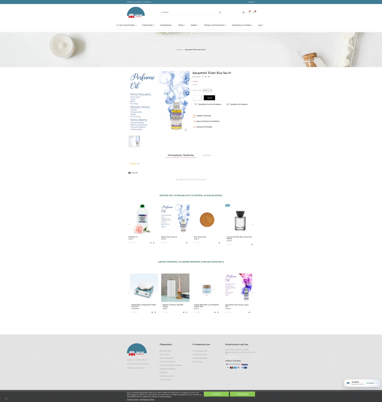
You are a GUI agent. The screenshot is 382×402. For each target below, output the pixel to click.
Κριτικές (207, 155)
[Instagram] (236, 357)
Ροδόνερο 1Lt (133, 237)
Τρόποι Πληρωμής (166, 358)
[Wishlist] (254, 12)
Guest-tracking (197, 362)
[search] (219, 12)
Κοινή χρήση (202, 77)
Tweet (205, 77)
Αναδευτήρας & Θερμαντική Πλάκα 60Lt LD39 (143, 305)
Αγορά (209, 98)
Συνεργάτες (164, 372)
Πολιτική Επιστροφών (167, 362)
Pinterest (209, 77)
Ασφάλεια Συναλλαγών (168, 369)
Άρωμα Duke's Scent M (169, 237)
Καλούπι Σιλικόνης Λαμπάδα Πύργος (173, 305)
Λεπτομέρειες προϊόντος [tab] (181, 155)
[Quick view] (150, 242)
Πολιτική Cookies (166, 379)
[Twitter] (230, 357)
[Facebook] (227, 357)
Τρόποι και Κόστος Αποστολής (171, 365)
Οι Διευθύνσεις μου (199, 354)
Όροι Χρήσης (164, 354)
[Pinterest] (233, 357)
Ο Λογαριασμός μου (199, 351)
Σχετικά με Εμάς (166, 351)
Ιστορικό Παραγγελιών (200, 358)
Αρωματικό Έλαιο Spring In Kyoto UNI (237, 305)
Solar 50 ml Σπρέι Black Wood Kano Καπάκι (239, 238)
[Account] (243, 12)
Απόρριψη (216, 394)
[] (153, 242)
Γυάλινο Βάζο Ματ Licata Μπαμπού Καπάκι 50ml (206, 305)
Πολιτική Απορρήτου (167, 376)
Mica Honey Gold (200, 237)
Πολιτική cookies (133, 399)
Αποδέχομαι (242, 394)
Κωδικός (133, 164)
